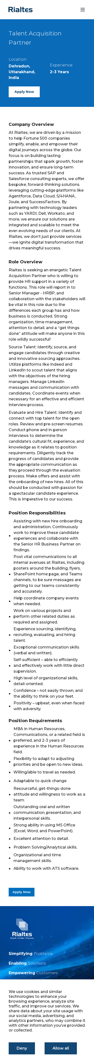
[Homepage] (20, 9)
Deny (22, 1048)
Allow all (61, 1048)
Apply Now (24, 92)
